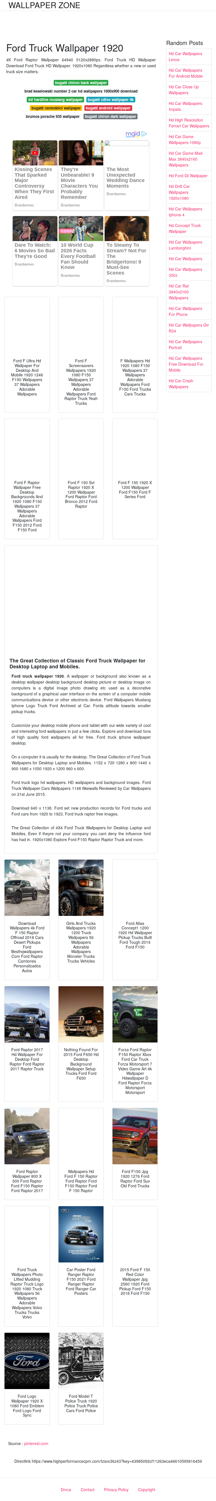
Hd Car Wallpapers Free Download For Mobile (186, 364)
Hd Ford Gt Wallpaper (188, 175)
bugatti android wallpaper (108, 108)
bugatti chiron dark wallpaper (110, 116)
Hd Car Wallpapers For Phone (185, 311)
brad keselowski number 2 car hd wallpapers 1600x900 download (81, 91)
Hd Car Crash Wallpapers (181, 383)
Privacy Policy (116, 1489)
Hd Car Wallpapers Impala (185, 106)
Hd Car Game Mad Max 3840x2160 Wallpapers (185, 159)
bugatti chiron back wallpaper (81, 82)
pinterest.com (36, 1443)
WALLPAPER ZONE (44, 4)
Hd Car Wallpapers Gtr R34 (189, 328)
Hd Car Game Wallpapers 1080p (185, 139)
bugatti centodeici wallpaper (56, 108)
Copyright (146, 1489)
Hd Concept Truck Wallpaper (185, 228)
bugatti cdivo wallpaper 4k (111, 99)
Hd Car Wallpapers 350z (185, 272)
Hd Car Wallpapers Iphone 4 (185, 211)
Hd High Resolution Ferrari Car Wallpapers (189, 123)
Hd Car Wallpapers (185, 258)
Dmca (66, 1489)
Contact (87, 1489)
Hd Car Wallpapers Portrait (185, 344)
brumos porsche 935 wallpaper (53, 116)
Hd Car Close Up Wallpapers (184, 89)
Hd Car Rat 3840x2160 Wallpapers (179, 291)
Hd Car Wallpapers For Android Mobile (186, 73)
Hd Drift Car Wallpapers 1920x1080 (179, 192)
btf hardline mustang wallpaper (55, 99)
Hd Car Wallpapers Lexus (185, 56)
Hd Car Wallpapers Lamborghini (185, 245)
